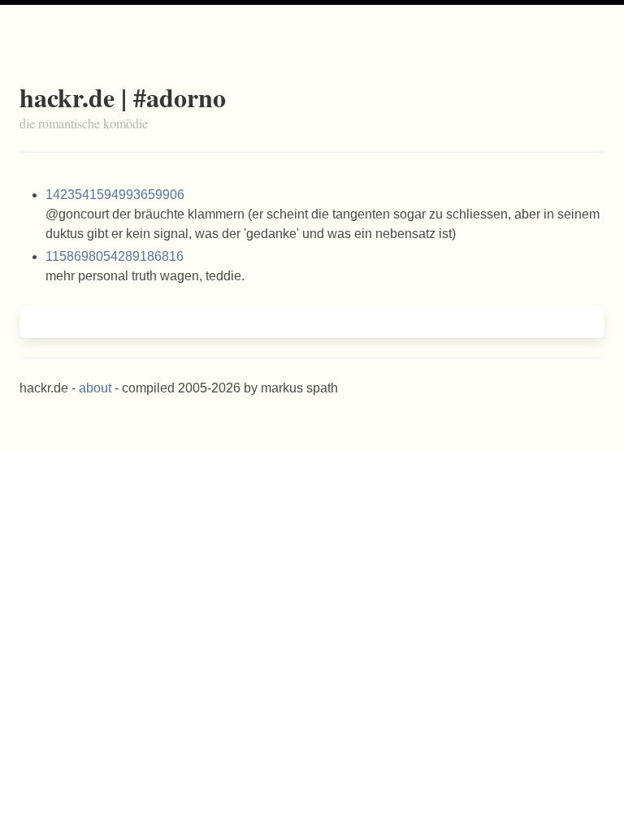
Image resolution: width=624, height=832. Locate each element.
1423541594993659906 (115, 195)
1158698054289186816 (115, 256)
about (95, 388)
